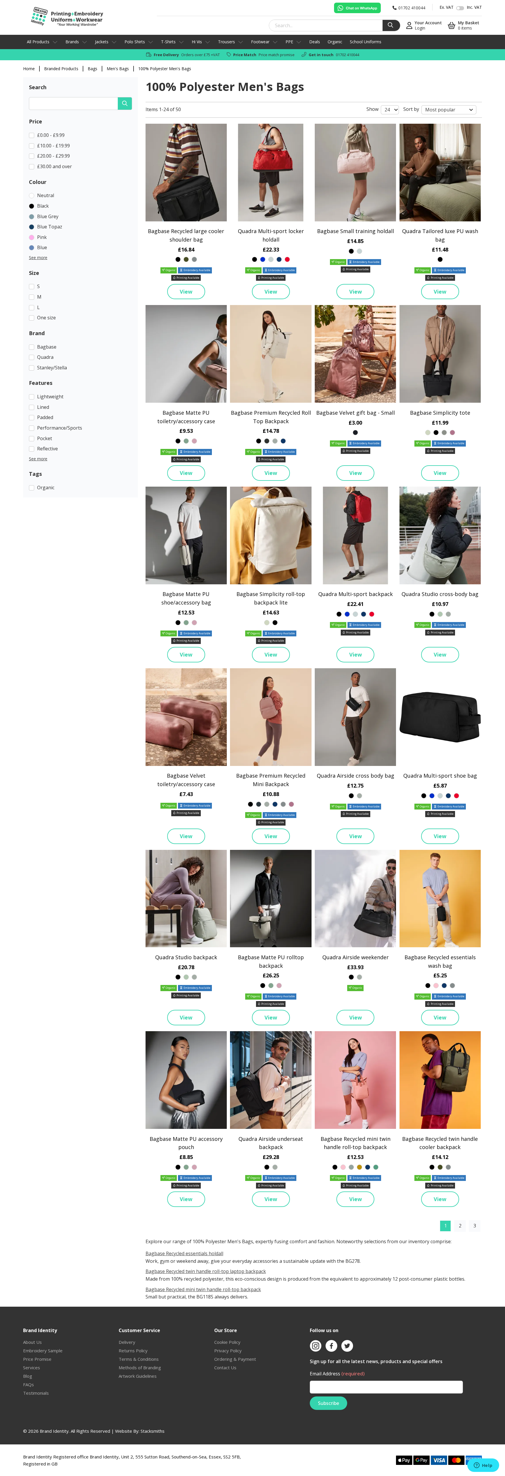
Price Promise (37, 1359)
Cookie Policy (227, 1342)
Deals (314, 41)
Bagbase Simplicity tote (440, 412)
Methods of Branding (140, 1367)
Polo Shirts (134, 41)
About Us (32, 1342)
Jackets (101, 41)
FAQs (28, 1384)
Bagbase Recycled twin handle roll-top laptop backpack (206, 1271)
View (186, 291)
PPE (289, 41)
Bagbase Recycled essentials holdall (184, 1253)
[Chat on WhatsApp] (357, 8)
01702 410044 (347, 54)
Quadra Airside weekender (355, 957)
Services (31, 1367)
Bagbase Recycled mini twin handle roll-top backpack (203, 1289)
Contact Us (225, 1367)
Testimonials (36, 1393)
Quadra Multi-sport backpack (355, 593)
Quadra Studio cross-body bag (440, 593)
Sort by (411, 109)
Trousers (226, 41)
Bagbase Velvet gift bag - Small (355, 412)
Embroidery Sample (43, 1350)
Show (372, 109)
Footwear (260, 41)
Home (29, 68)
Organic (335, 41)
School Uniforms (365, 41)
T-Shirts (168, 41)
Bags (92, 68)
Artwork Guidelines (138, 1376)
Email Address (337, 1373)
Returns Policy (133, 1350)
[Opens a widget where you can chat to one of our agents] (483, 1465)
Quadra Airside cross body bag (355, 775)
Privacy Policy (228, 1350)
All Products (38, 41)
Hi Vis (197, 41)
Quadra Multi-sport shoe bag (440, 775)
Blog (27, 1376)
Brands (72, 41)
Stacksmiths (153, 1431)
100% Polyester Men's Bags (164, 68)
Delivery (127, 1342)
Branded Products (61, 68)
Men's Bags (118, 68)
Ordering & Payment (235, 1359)
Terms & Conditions (139, 1359)
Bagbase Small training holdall (355, 231)
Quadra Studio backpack (186, 957)
